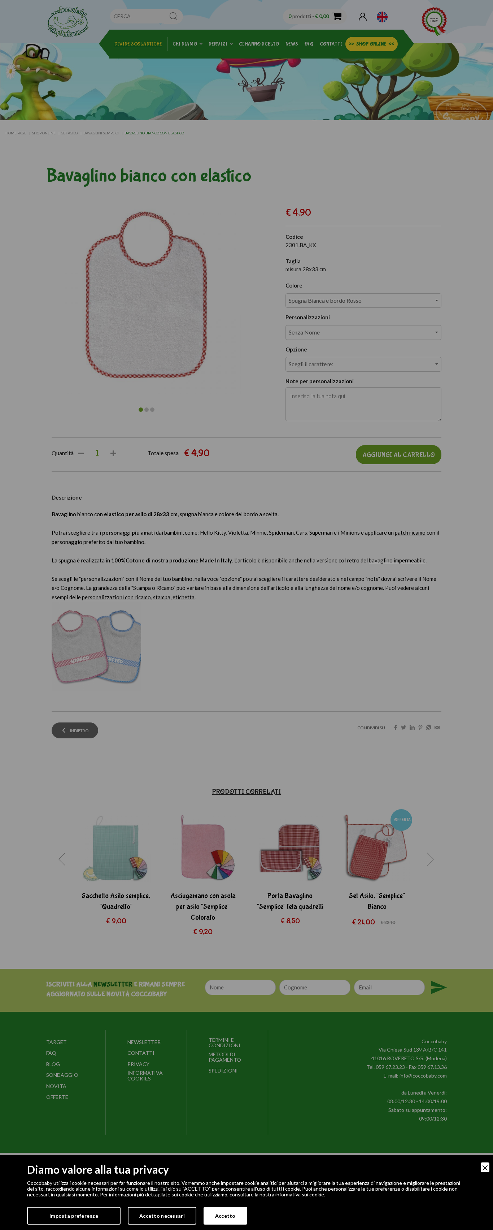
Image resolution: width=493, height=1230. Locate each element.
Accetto (225, 1216)
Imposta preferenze (73, 1216)
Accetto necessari (162, 1216)
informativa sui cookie (299, 1194)
